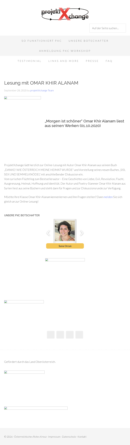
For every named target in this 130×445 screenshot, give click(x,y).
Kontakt (82, 436)
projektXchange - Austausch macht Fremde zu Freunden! (65, 14)
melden (108, 197)
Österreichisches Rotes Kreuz (30, 436)
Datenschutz (69, 436)
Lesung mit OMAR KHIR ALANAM (41, 83)
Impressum (54, 436)
